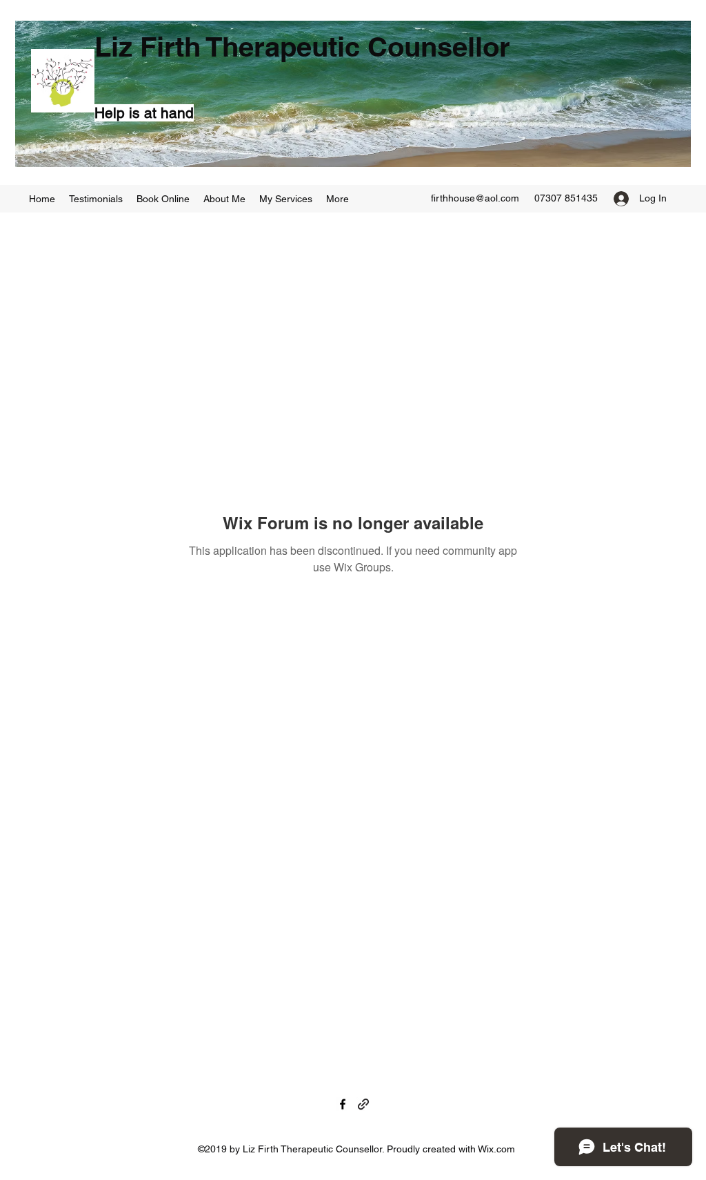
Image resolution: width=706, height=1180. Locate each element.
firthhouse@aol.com (475, 198)
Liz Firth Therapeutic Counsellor (302, 46)
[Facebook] (343, 1104)
